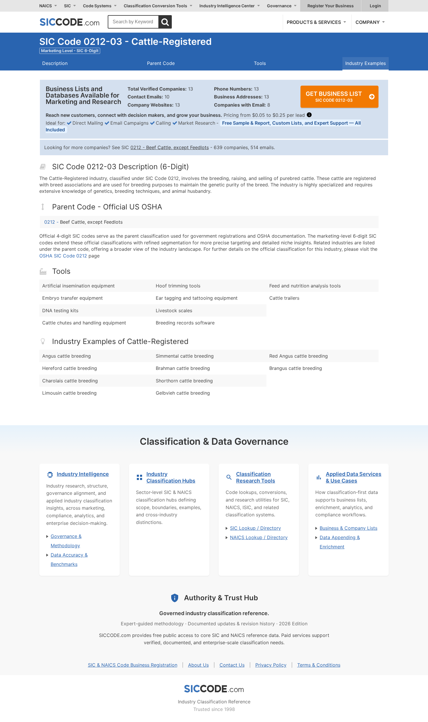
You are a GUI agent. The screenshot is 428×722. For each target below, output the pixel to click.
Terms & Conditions (318, 665)
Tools (260, 63)
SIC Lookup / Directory (255, 528)
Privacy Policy (270, 665)
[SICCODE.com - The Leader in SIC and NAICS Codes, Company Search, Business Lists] (75, 22)
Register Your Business (330, 5)
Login (375, 5)
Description (55, 63)
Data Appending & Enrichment (340, 542)
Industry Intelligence (83, 474)
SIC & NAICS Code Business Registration (132, 665)
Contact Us (232, 665)
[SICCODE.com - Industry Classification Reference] (214, 688)
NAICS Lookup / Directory (259, 537)
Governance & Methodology (66, 540)
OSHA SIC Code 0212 (63, 256)
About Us (198, 665)
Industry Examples (365, 63)
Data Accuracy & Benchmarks (69, 559)
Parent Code (161, 63)
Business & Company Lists (348, 528)
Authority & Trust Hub (221, 598)
